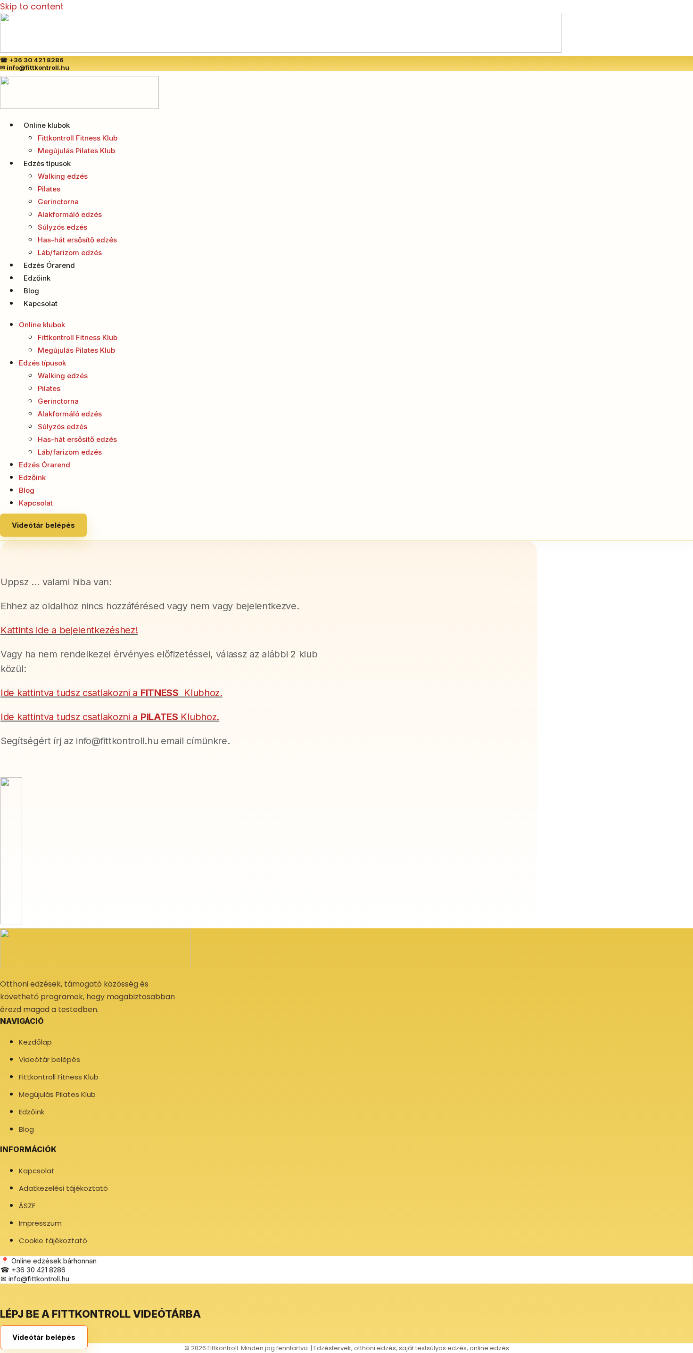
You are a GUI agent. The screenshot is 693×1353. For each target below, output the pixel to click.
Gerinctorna (58, 201)
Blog (31, 290)
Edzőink (37, 278)
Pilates (49, 188)
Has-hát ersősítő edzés (77, 239)
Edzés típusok (47, 163)
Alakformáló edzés (70, 214)
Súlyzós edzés (62, 227)
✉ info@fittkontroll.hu (34, 1278)
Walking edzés (63, 176)
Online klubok (47, 125)
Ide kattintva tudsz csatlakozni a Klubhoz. (111, 692)
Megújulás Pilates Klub (76, 150)
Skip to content (32, 6)
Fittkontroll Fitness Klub (77, 137)
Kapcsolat (41, 303)
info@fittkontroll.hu (38, 67)
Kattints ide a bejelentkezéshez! (69, 630)
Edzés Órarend (49, 265)
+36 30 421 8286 (36, 60)
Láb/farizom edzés (70, 252)
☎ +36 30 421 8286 (33, 1269)
